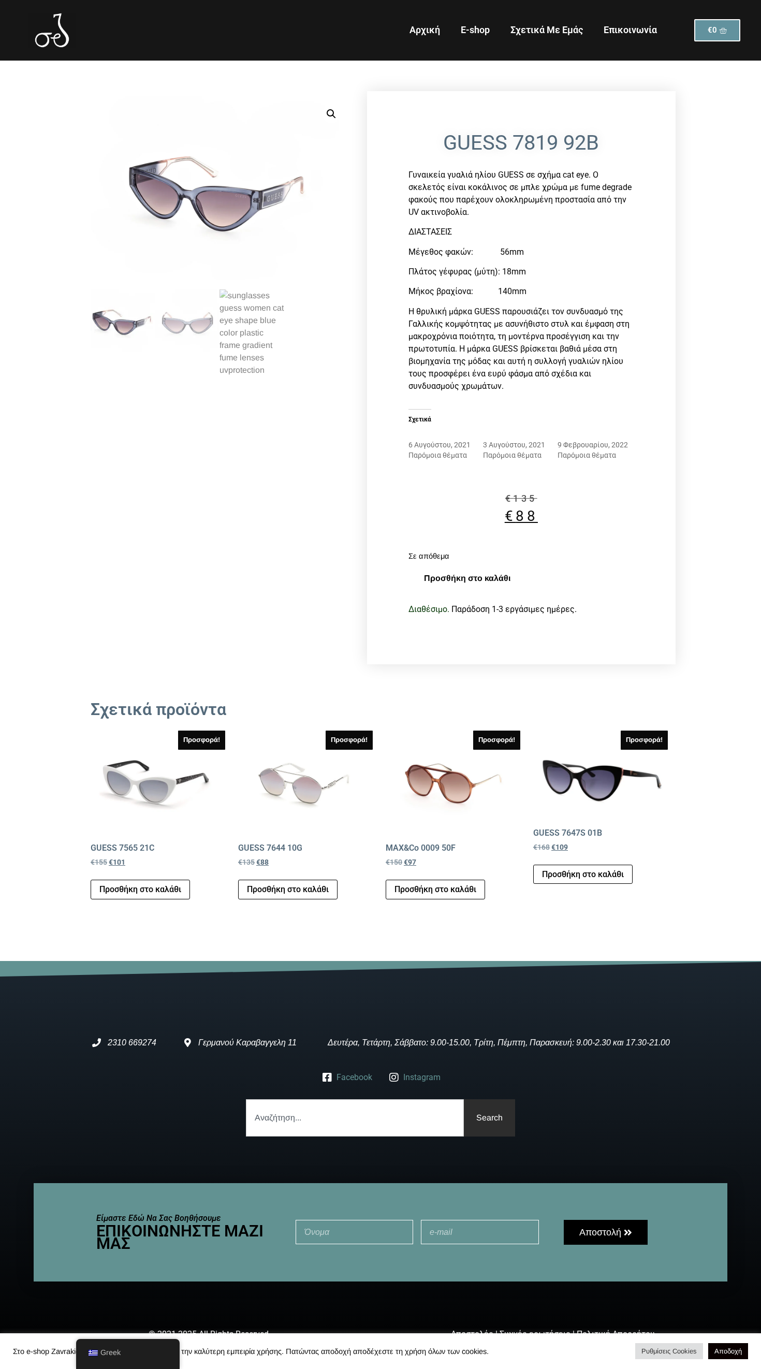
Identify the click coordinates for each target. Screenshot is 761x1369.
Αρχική (424, 29)
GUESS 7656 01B (435, 434)
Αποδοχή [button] (728, 1351)
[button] (331, 114)
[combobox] (355, 1118)
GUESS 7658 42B (585, 434)
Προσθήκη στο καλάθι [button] (140, 889)
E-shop (475, 29)
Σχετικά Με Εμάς (546, 29)
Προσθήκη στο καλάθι (467, 578)
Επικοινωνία (630, 29)
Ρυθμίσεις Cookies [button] (669, 1351)
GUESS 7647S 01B (512, 434)
